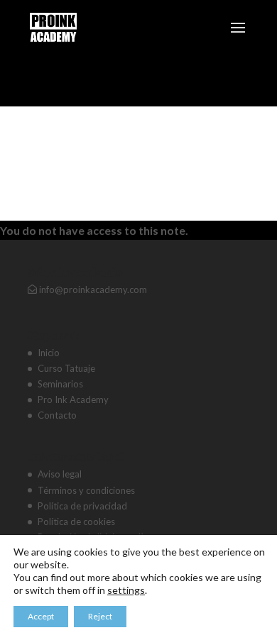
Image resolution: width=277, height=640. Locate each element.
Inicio (49, 352)
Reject (100, 616)
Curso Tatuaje (66, 368)
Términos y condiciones (86, 490)
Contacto (57, 415)
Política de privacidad (82, 506)
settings (126, 590)
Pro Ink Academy (73, 399)
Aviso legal (60, 474)
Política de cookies (76, 521)
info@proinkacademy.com (92, 289)
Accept (41, 616)
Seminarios (60, 384)
